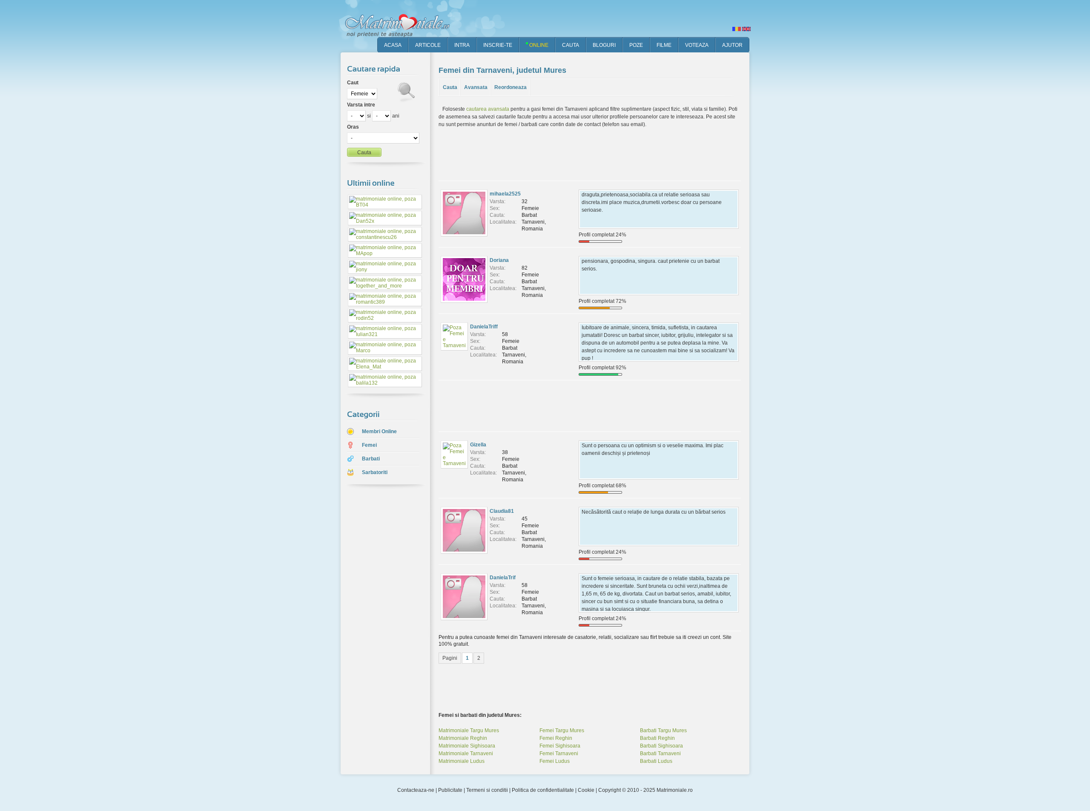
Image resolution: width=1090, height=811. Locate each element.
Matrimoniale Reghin (463, 738)
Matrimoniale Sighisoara (467, 746)
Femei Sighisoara (559, 746)
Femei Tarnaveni (558, 753)
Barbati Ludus (656, 761)
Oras (353, 127)
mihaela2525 (505, 194)
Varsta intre (361, 105)
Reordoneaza (510, 87)
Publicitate (450, 790)
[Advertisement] (379, 625)
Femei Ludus (554, 761)
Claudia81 (502, 511)
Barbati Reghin (657, 738)
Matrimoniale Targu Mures (469, 730)
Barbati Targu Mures (663, 730)
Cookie (586, 790)
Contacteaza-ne (415, 790)
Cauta (450, 87)
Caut (353, 83)
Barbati (371, 459)
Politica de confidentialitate (543, 790)
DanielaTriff (484, 327)
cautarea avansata (487, 109)
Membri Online (379, 431)
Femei (369, 445)
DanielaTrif (503, 578)
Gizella (478, 445)
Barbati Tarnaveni (660, 753)
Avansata (476, 87)
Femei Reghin (555, 738)
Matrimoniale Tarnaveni (466, 753)
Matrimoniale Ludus (462, 761)
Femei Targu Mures (561, 730)
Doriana (499, 260)
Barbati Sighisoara (661, 746)
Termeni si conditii (487, 790)
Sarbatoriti (374, 472)
